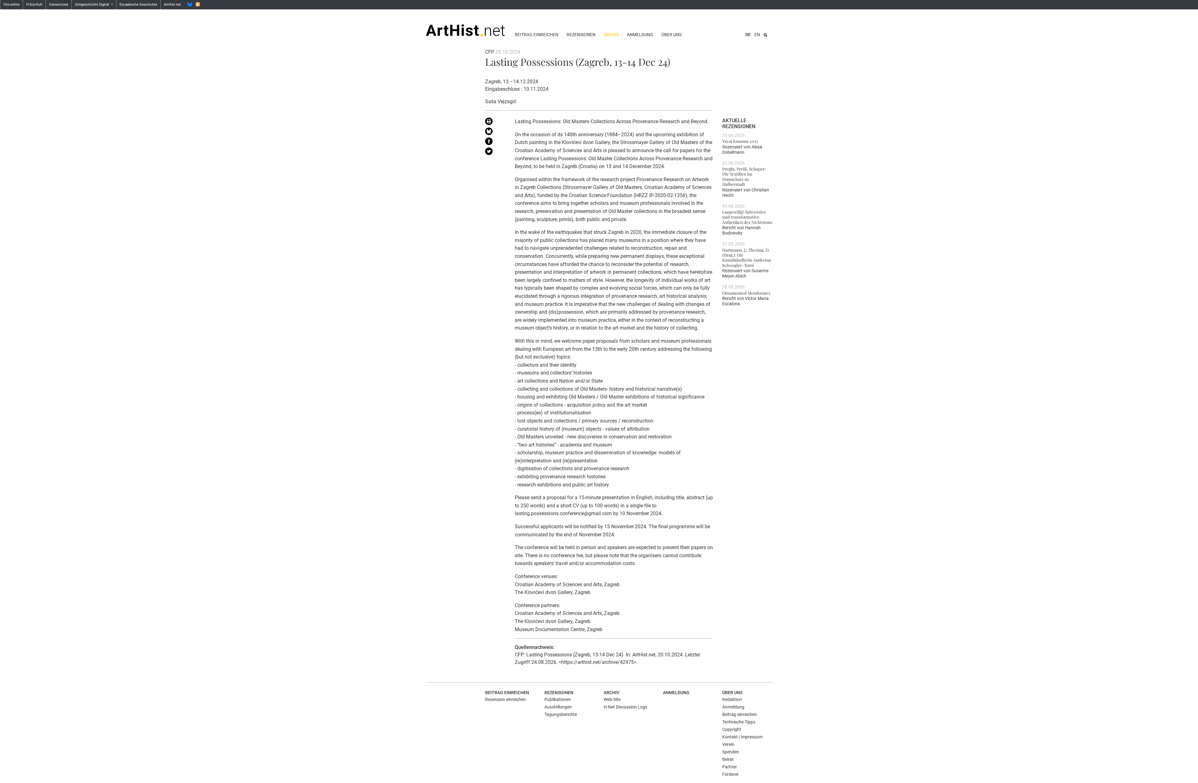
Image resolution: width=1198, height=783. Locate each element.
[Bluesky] (189, 4)
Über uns (671, 34)
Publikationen (557, 699)
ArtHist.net (172, 4)
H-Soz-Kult (34, 4)
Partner (729, 766)
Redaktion (732, 699)
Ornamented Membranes (746, 293)
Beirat (728, 759)
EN (757, 34)
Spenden (730, 751)
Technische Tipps (738, 721)
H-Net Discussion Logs (625, 706)
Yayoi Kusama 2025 (740, 141)
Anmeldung (640, 34)
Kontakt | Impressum (742, 736)
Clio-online (11, 4)
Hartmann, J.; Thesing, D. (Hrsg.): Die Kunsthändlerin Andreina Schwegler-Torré (746, 257)
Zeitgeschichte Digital (92, 4)
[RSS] (198, 4)
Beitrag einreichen (536, 34)
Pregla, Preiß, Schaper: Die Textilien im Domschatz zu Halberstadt (744, 176)
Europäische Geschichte (138, 4)
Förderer (730, 774)
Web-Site (612, 699)
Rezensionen (581, 34)
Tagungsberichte (560, 714)
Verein (728, 744)
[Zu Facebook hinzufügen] (495, 142)
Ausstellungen (558, 706)
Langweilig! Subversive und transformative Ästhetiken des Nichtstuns (747, 217)
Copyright (731, 729)
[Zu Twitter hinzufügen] (495, 152)
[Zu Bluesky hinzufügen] (495, 133)
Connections (58, 4)
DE (748, 34)
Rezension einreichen (505, 699)
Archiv (611, 34)
